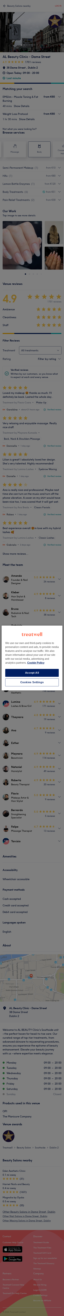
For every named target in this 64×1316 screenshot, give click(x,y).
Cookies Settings (32, 682)
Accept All (32, 672)
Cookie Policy (35, 662)
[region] (32, 658)
